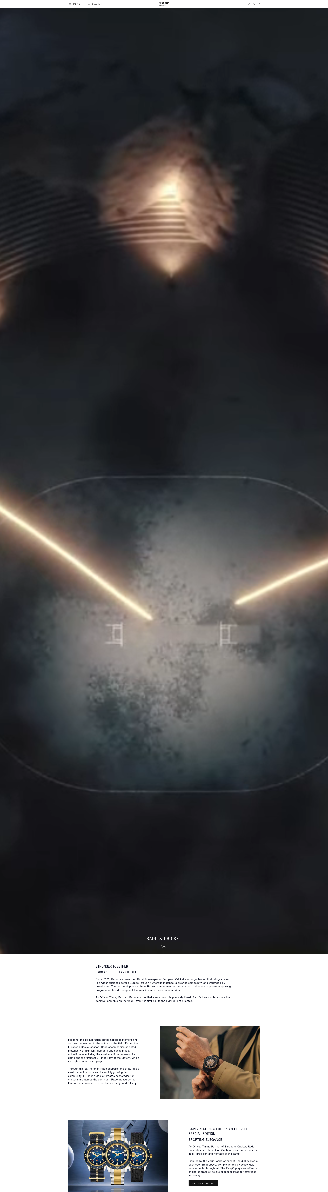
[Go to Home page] (164, 4)
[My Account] (254, 4)
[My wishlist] (258, 4)
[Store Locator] (249, 4)
